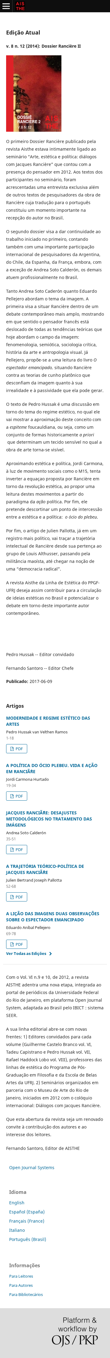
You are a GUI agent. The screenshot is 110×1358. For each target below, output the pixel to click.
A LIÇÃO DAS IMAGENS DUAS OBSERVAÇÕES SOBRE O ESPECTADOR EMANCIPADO (52, 917)
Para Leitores (21, 1276)
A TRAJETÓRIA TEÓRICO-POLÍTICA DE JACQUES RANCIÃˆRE (45, 869)
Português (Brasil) (27, 1239)
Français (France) (26, 1221)
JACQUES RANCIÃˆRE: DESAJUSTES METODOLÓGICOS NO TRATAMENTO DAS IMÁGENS (49, 819)
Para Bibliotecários (26, 1294)
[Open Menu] (6, 6)
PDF (19, 748)
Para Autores (21, 1285)
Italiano (17, 1230)
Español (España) (27, 1212)
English (16, 1203)
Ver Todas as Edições (26, 953)
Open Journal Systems (31, 1167)
